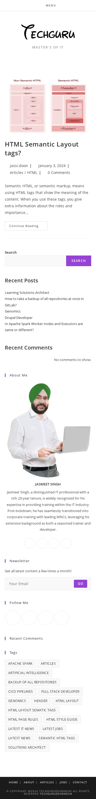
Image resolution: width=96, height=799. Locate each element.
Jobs (63, 782)
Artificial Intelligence (28, 673)
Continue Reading (28, 226)
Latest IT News (21, 729)
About (29, 782)
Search (11, 252)
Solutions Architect (27, 747)
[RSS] (61, 618)
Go (80, 583)
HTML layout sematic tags (32, 710)
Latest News (19, 738)
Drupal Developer (19, 317)
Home (13, 782)
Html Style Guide (61, 719)
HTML (32, 172)
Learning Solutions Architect (27, 292)
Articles (16, 172)
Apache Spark (20, 663)
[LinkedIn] (54, 543)
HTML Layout (67, 701)
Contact (80, 782)
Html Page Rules (23, 719)
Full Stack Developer (60, 691)
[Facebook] (29, 543)
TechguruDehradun (56, 794)
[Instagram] (42, 543)
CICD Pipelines (20, 691)
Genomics (13, 311)
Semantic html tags (57, 738)
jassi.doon (19, 165)
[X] (66, 543)
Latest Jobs (53, 729)
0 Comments (59, 172)
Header (40, 701)
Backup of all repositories (32, 682)
